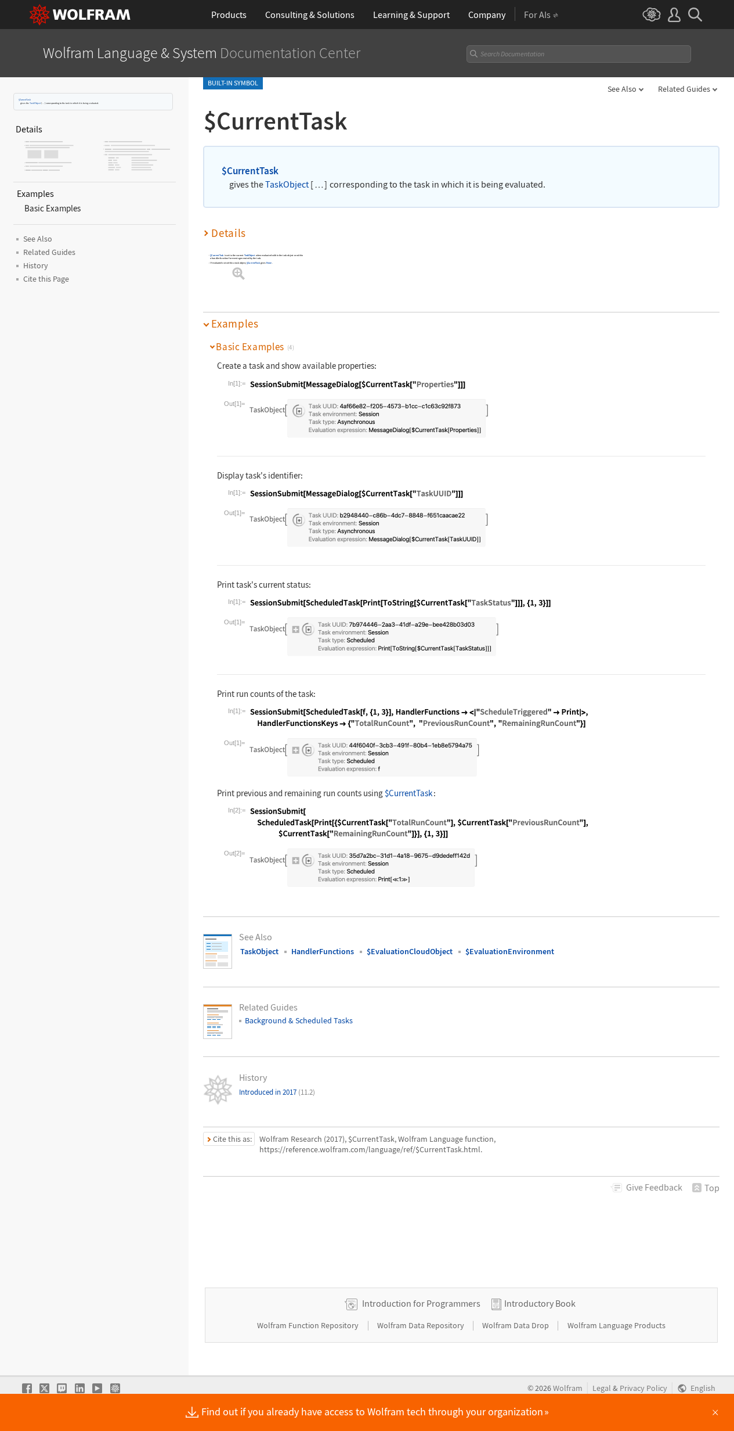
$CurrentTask (25, 99)
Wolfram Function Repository (308, 1325)
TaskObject (35, 103)
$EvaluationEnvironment (509, 951)
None (269, 263)
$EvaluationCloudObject (410, 951)
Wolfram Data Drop (516, 1325)
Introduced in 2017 (277, 1092)
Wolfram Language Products (616, 1325)
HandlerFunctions (322, 951)
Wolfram (568, 1388)
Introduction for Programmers (421, 1303)
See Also (622, 89)
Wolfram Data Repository (421, 1325)
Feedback (654, 1187)
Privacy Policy (643, 1388)
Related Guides (684, 89)
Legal (601, 1388)
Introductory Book (540, 1303)
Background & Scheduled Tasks (299, 1020)
